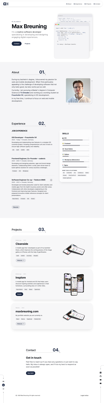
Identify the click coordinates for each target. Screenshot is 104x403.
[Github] (100, 376)
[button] (32, 144)
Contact (16, 43)
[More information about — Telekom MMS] (51, 180)
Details (19, 294)
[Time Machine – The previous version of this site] (3, 388)
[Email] (100, 383)
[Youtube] (100, 379)
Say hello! (31, 373)
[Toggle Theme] (3, 385)
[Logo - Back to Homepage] (6, 4)
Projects (27, 43)
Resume (15, 207)
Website (19, 260)
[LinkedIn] (100, 372)
